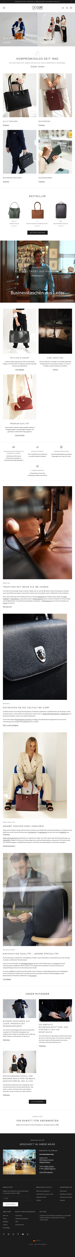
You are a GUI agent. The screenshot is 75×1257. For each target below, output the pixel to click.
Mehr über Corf (7, 606)
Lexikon (5, 1225)
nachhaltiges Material (27, 963)
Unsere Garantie (19, 435)
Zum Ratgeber (7, 979)
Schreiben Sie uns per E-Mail (44, 1194)
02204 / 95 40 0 (49, 1166)
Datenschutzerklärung (21, 1218)
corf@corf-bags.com (50, 1168)
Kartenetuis (6, 834)
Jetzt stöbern (7, 42)
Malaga (14, 221)
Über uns (5, 1215)
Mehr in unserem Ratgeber (10, 725)
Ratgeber (5, 1221)
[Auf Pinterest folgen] (18, 1234)
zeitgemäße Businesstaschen (51, 714)
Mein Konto (63, 1191)
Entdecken (6, 125)
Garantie (62, 1200)
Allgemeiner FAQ (41, 1197)
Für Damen (34, 66)
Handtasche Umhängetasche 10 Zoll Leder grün (14, 224)
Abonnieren (10, 1204)
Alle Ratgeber (37, 1101)
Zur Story (55, 369)
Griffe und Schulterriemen (10, 838)
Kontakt (38, 1200)
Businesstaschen (38, 599)
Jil (37, 221)
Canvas (5, 603)
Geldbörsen (62, 832)
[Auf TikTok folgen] (28, 1234)
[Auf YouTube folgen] (23, 1234)
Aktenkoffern (7, 840)
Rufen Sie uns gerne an (43, 1191)
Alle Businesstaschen (37, 275)
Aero (60, 221)
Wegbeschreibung (44, 1162)
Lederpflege (6, 1228)
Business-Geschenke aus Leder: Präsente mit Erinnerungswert (16, 1023)
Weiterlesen (6, 1040)
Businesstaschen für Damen (23, 719)
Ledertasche (40, 597)
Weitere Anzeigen (37, 232)
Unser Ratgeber (19, 369)
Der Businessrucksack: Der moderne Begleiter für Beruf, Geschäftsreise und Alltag (19, 1078)
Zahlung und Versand (66, 1197)
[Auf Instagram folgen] (9, 1234)
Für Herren (41, 66)
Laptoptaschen (64, 714)
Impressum (18, 1215)
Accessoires (32, 975)
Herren (36, 719)
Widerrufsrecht (19, 1225)
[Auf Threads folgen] (13, 1234)
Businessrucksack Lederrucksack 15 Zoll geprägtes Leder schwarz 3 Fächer (61, 224)
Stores (5, 1218)
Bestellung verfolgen (66, 1194)
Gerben (56, 963)
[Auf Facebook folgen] (4, 1234)
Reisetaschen (47, 601)
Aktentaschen (15, 599)
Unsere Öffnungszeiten (46, 1172)
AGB (16, 1221)
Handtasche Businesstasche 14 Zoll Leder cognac (37, 224)
